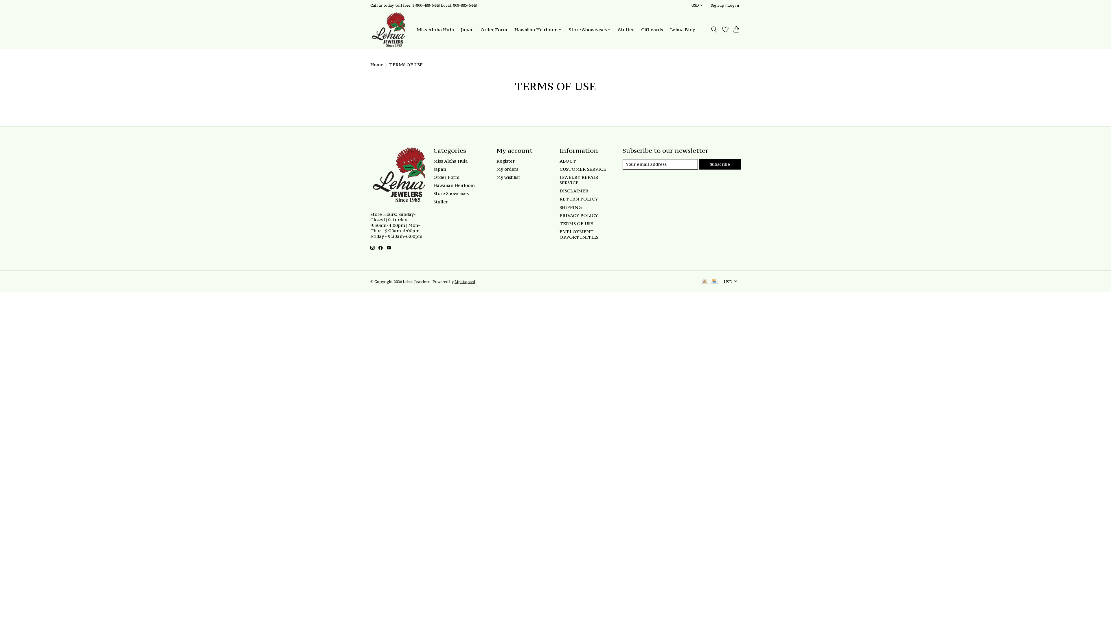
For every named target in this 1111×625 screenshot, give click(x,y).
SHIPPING (571, 207)
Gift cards (652, 29)
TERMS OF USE (576, 223)
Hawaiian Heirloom (454, 185)
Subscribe (720, 164)
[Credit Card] (714, 281)
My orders (507, 169)
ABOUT (568, 161)
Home (376, 64)
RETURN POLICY (579, 199)
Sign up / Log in (725, 5)
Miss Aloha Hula (435, 29)
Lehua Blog (683, 29)
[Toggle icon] (714, 29)
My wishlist (508, 177)
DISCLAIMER (574, 191)
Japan (467, 29)
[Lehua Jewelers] (387, 29)
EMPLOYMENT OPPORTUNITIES (579, 234)
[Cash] (704, 281)
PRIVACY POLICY (579, 215)
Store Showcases (451, 193)
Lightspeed (465, 281)
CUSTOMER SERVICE (583, 169)
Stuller (626, 29)
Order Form (494, 29)
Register (505, 161)
